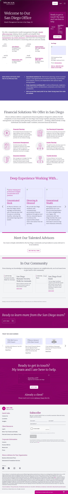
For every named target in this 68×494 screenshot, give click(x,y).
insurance (22, 38)
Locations (4, 418)
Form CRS (33, 486)
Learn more (19, 288)
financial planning (31, 36)
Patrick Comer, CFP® (17, 59)
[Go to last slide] (2, 206)
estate (16, 38)
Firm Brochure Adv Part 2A (24, 486)
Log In (3, 429)
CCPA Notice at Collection (41, 486)
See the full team (34, 250)
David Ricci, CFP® (33, 378)
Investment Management (21, 142)
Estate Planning (51, 142)
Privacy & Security (14, 486)
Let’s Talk (57, 36)
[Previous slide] (2, 345)
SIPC (55, 477)
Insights (4, 421)
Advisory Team (39, 398)
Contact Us (5, 416)
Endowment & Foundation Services (11, 460)
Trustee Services (52, 156)
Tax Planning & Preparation (55, 129)
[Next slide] (65, 206)
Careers (4, 442)
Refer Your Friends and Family (9, 431)
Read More (8, 350)
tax (12, 38)
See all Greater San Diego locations (57, 66)
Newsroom (5, 447)
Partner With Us (6, 444)
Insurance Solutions (19, 156)
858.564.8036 (58, 63)
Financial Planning (19, 129)
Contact (55, 3)
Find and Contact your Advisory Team (11, 434)
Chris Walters (15, 46)
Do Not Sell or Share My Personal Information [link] (56, 486)
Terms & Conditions (6, 486)
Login (60, 3)
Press (3, 450)
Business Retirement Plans (9, 458)
